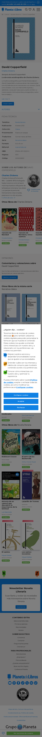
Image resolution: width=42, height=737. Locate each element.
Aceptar (21, 401)
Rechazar (21, 407)
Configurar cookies (21, 395)
